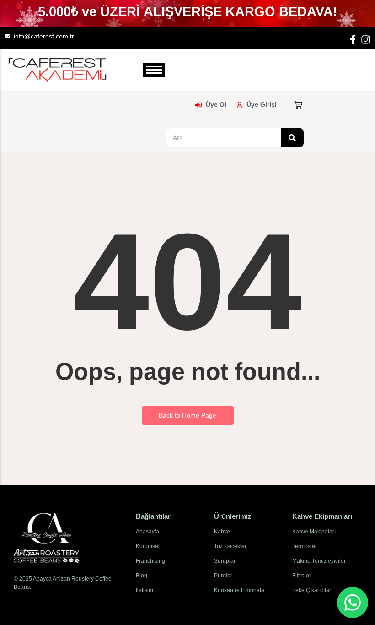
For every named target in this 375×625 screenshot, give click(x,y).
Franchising (150, 561)
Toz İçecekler (230, 546)
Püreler (223, 575)
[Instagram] (365, 39)
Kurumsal (148, 546)
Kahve (222, 531)
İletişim (144, 590)
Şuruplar (225, 561)
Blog (141, 575)
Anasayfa (147, 531)
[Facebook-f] (353, 39)
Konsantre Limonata (239, 590)
